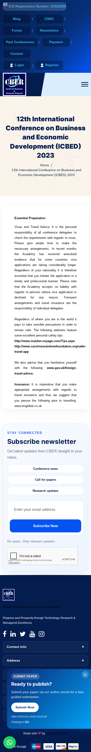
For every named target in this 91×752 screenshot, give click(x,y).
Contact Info (17, 647)
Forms (17, 30)
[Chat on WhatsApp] (9, 742)
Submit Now (25, 707)
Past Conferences (20, 42)
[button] (84, 84)
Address (13, 660)
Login (19, 65)
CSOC (49, 19)
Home (44, 165)
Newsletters (49, 30)
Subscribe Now (45, 526)
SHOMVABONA (57, 733)
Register (52, 65)
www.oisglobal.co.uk (28, 406)
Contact (16, 53)
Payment (56, 42)
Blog (17, 19)
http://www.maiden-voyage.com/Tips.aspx (44, 341)
